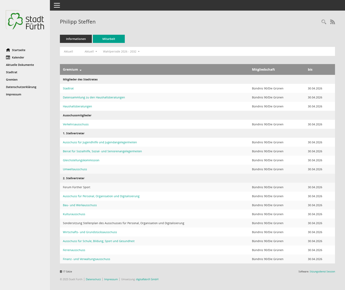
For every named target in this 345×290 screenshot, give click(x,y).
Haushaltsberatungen (77, 106)
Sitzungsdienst (322, 271)
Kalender (18, 57)
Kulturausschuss (74, 214)
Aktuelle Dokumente (20, 65)
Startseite (18, 50)
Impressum (13, 94)
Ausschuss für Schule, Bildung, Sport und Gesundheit (99, 241)
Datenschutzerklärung (21, 87)
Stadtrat (11, 72)
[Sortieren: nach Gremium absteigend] (80, 69)
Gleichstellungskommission (81, 160)
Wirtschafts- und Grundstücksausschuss (90, 232)
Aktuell (68, 51)
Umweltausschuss (75, 169)
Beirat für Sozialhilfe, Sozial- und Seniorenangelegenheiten (102, 151)
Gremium (70, 69)
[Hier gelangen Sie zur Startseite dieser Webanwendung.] (25, 22)
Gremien (12, 79)
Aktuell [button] (90, 51)
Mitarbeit (108, 39)
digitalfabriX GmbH (147, 279)
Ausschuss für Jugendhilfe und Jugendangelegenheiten (100, 142)
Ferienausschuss (74, 250)
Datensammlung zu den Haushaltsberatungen (94, 97)
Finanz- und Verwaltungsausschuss (86, 259)
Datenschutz (93, 279)
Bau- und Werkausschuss (80, 205)
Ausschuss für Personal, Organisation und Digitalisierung (101, 196)
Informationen (76, 39)
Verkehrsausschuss (76, 124)
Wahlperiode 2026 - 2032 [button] (120, 51)
